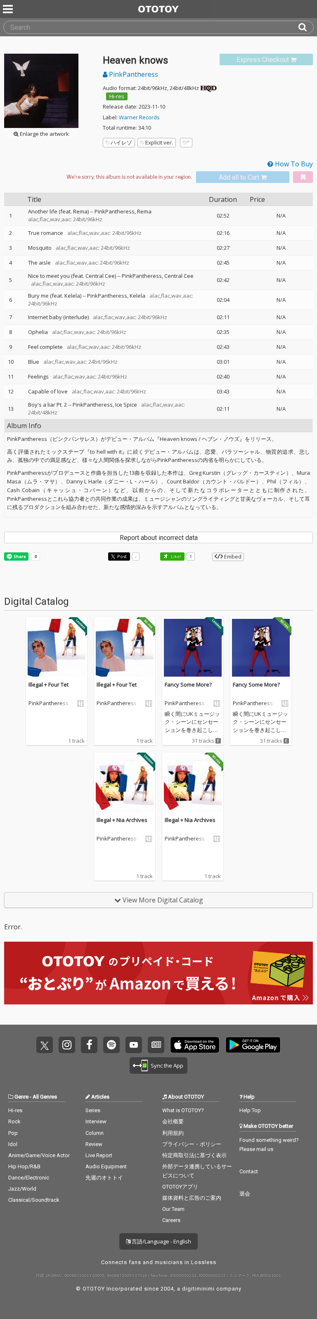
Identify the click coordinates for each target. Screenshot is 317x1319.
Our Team (173, 1209)
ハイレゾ (121, 142)
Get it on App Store (195, 1045)
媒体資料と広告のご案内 (191, 1198)
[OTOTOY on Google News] (156, 1045)
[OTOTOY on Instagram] (67, 1045)
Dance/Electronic (28, 1178)
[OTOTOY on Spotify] (111, 1045)
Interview (95, 1121)
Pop (13, 1133)
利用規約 (173, 1133)
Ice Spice (126, 404)
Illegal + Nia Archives (122, 820)
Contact (248, 1171)
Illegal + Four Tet (48, 684)
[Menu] (8, 9)
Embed (232, 556)
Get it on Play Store (253, 1045)
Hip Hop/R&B (24, 1166)
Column (94, 1133)
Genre (21, 1097)
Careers (171, 1220)
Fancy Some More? (188, 684)
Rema (144, 211)
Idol (12, 1144)
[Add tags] (186, 142)
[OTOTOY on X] (44, 1045)
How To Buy (293, 163)
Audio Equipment (106, 1166)
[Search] (305, 27)
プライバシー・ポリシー (191, 1144)
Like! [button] (175, 556)
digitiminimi (198, 1289)
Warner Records (139, 117)
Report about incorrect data (159, 538)
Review (93, 1144)
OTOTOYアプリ (180, 1187)
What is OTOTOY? (183, 1110)
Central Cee (179, 275)
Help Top (250, 1110)
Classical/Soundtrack (33, 1200)
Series (92, 1110)
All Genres (45, 1097)
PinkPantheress (132, 74)
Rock (14, 1121)
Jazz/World (22, 1189)
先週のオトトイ (104, 1178)
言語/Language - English (160, 1241)
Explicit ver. (159, 142)
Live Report (98, 1155)
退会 (244, 1194)
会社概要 (173, 1121)
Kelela (137, 295)
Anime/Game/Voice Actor (39, 1155)
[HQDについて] (208, 88)
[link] (266, 59)
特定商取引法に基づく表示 (194, 1155)
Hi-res (116, 96)
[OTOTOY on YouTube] (133, 1045)
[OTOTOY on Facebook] (89, 1045)
